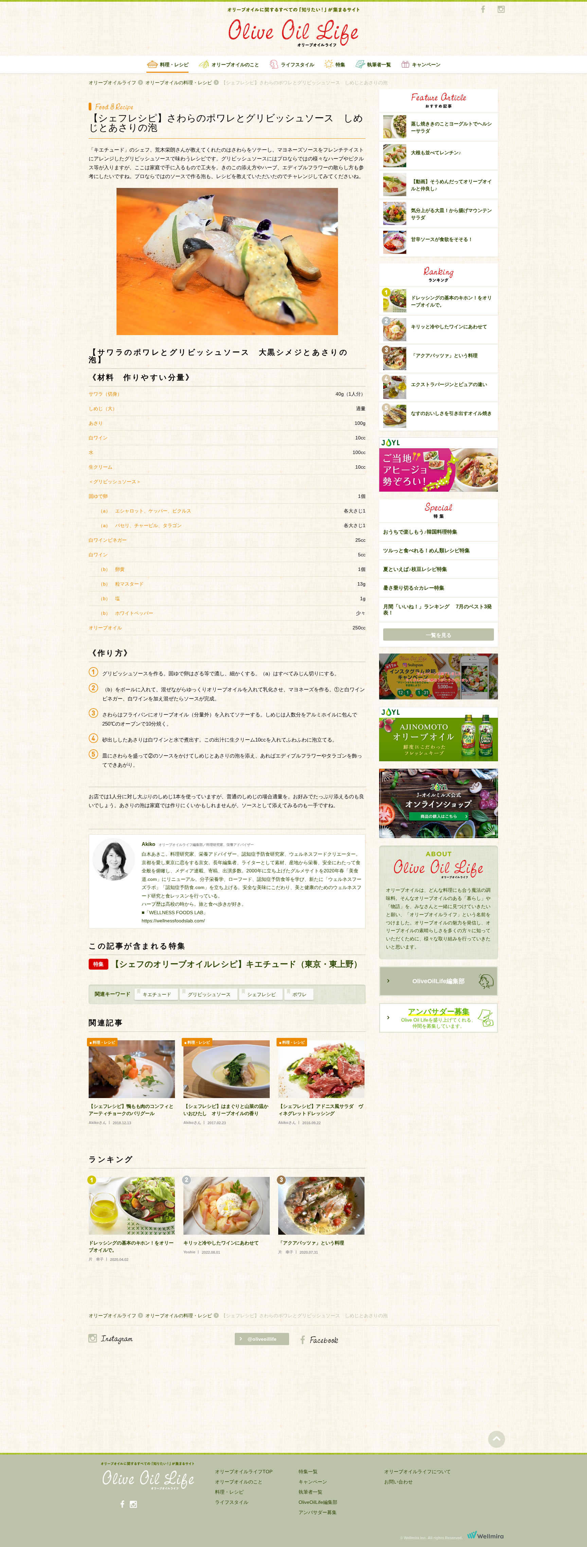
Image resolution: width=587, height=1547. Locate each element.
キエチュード (157, 994)
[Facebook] (483, 9)
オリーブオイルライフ (112, 82)
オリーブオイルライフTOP (243, 1471)
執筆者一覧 (379, 64)
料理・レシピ (174, 64)
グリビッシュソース (209, 994)
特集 (340, 64)
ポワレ (299, 994)
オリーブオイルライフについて (417, 1471)
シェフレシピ (261, 994)
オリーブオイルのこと (235, 64)
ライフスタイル (297, 64)
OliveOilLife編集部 (438, 981)
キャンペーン (426, 64)
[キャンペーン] (438, 677)
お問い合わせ (398, 1481)
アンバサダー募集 (318, 1512)
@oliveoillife (262, 1339)
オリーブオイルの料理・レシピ (178, 82)
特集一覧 (308, 1471)
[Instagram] (501, 9)
